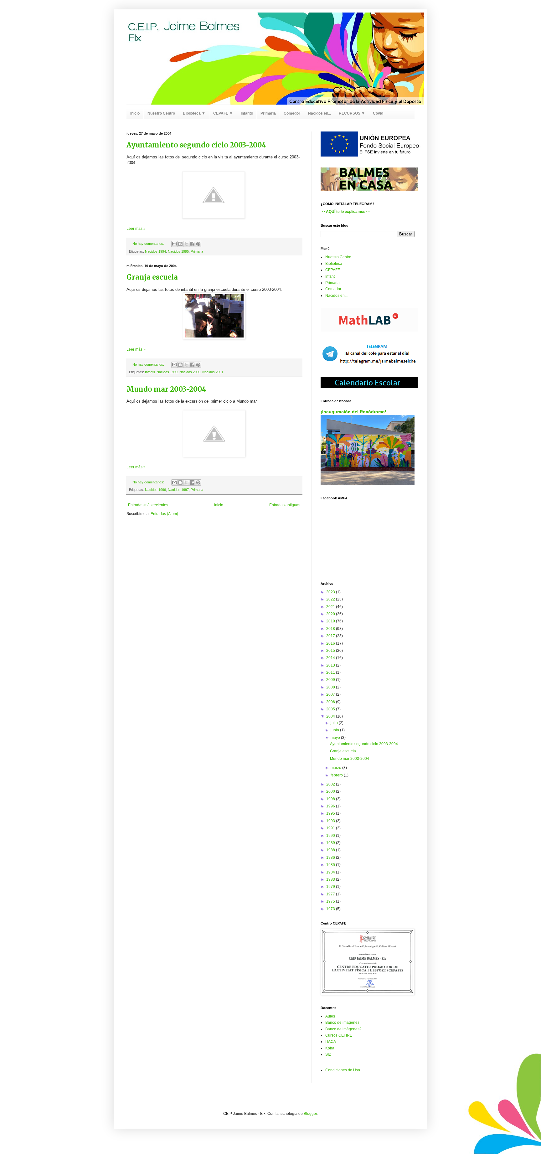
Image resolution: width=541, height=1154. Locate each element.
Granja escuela (152, 277)
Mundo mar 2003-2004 (166, 389)
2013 (331, 665)
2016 (331, 643)
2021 (331, 607)
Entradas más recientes (148, 505)
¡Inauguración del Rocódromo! (353, 411)
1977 (331, 894)
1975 (331, 901)
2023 (331, 592)
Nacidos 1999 (167, 372)
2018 (331, 628)
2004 (331, 716)
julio (335, 723)
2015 (331, 650)
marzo (336, 767)
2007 (331, 694)
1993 (331, 821)
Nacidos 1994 (155, 251)
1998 (331, 799)
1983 (331, 879)
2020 (331, 614)
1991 (331, 828)
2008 (331, 687)
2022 (331, 599)
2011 (331, 672)
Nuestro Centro (161, 113)
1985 (331, 865)
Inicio (135, 113)
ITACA (330, 1041)
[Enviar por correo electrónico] (174, 244)
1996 (331, 806)
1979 (331, 886)
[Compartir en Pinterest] (198, 244)
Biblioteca (333, 263)
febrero (337, 775)
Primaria (268, 113)
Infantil (247, 113)
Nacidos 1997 (178, 490)
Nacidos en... (319, 113)
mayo (336, 737)
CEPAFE (332, 270)
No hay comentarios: (148, 243)
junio (335, 730)
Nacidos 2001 (212, 372)
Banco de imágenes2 (343, 1029)
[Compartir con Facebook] (192, 244)
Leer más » (136, 228)
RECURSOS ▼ (352, 113)
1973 (331, 909)
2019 (331, 621)
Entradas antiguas (284, 505)
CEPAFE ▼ (223, 113)
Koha (329, 1048)
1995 (331, 813)
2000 (331, 791)
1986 (331, 857)
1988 (331, 850)
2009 (331, 679)
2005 (331, 709)
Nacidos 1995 (178, 251)
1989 (331, 843)
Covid (378, 113)
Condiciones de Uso (342, 1070)
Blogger (310, 1113)
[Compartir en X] (186, 244)
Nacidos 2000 (189, 372)
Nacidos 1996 (155, 490)
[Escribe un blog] (180, 244)
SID (328, 1054)
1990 (331, 835)
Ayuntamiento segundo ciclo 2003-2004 (196, 145)
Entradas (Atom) (164, 514)
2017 (331, 636)
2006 (331, 702)
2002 (331, 784)
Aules (330, 1016)
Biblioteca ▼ (194, 113)
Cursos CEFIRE (338, 1035)
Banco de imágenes (342, 1022)
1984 (331, 872)
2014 (331, 658)
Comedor (292, 113)
